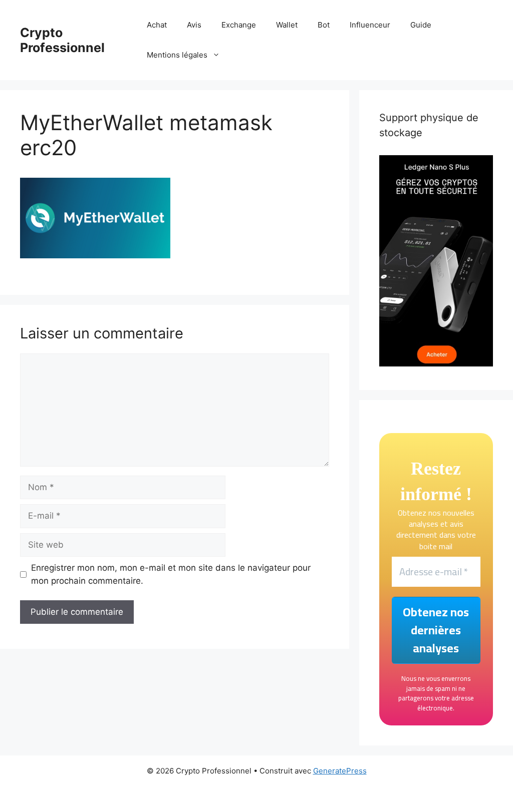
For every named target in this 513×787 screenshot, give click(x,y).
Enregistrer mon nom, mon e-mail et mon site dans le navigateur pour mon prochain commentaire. (171, 574)
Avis (194, 25)
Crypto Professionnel (62, 40)
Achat (157, 25)
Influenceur (370, 25)
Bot (324, 25)
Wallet (287, 25)
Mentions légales (177, 55)
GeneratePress (340, 770)
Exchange (238, 25)
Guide (420, 25)
